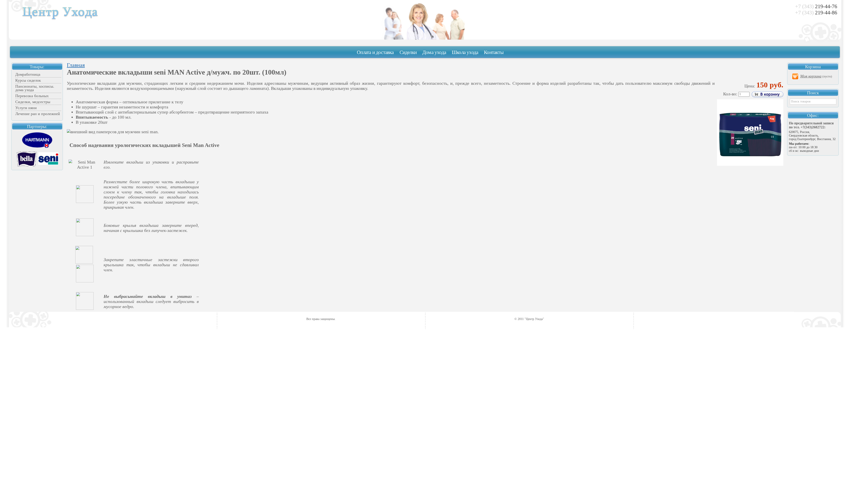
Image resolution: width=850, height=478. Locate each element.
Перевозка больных (32, 96)
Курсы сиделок (28, 80)
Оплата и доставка (375, 52)
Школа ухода (465, 52)
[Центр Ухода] (60, 19)
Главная (76, 65)
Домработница (27, 74)
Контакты (493, 52)
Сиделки (408, 52)
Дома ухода (434, 52)
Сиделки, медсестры (32, 102)
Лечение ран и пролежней (37, 114)
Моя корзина (810, 76)
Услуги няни (26, 108)
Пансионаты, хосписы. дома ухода (34, 88)
